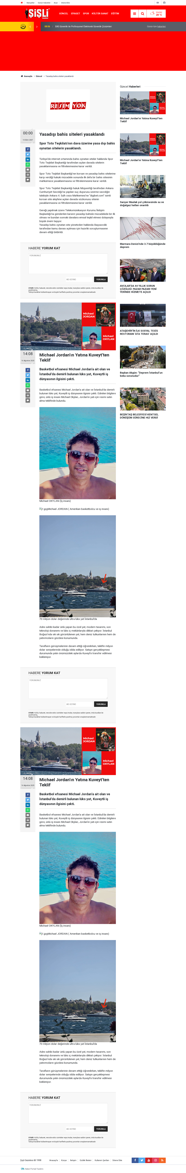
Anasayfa (53, 1160)
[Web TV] (157, 2)
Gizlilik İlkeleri (85, 1160)
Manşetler (30, 3)
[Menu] (134, 13)
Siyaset (75, 13)
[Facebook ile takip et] (135, 1160)
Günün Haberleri (44, 3)
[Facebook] (28, 149)
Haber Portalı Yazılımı (34, 1169)
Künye (64, 1160)
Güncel (63, 13)
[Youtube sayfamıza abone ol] (148, 1160)
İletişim (73, 1160)
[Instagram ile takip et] (155, 1160)
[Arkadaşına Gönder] (28, 169)
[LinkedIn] (28, 159)
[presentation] (30, 26)
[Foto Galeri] (164, 2)
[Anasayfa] (21, 3)
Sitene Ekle (65, 3)
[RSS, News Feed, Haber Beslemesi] (162, 1160)
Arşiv (56, 3)
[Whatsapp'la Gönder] (28, 164)
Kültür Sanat (100, 13)
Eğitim (115, 13)
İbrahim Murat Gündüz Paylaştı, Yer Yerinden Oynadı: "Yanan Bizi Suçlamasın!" (91, 26)
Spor (86, 13)
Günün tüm (156, 26)
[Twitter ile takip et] (141, 1160)
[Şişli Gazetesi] (36, 13)
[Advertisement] (93, 52)
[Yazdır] (28, 174)
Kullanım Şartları (102, 1160)
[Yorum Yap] (28, 180)
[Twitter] (28, 154)
